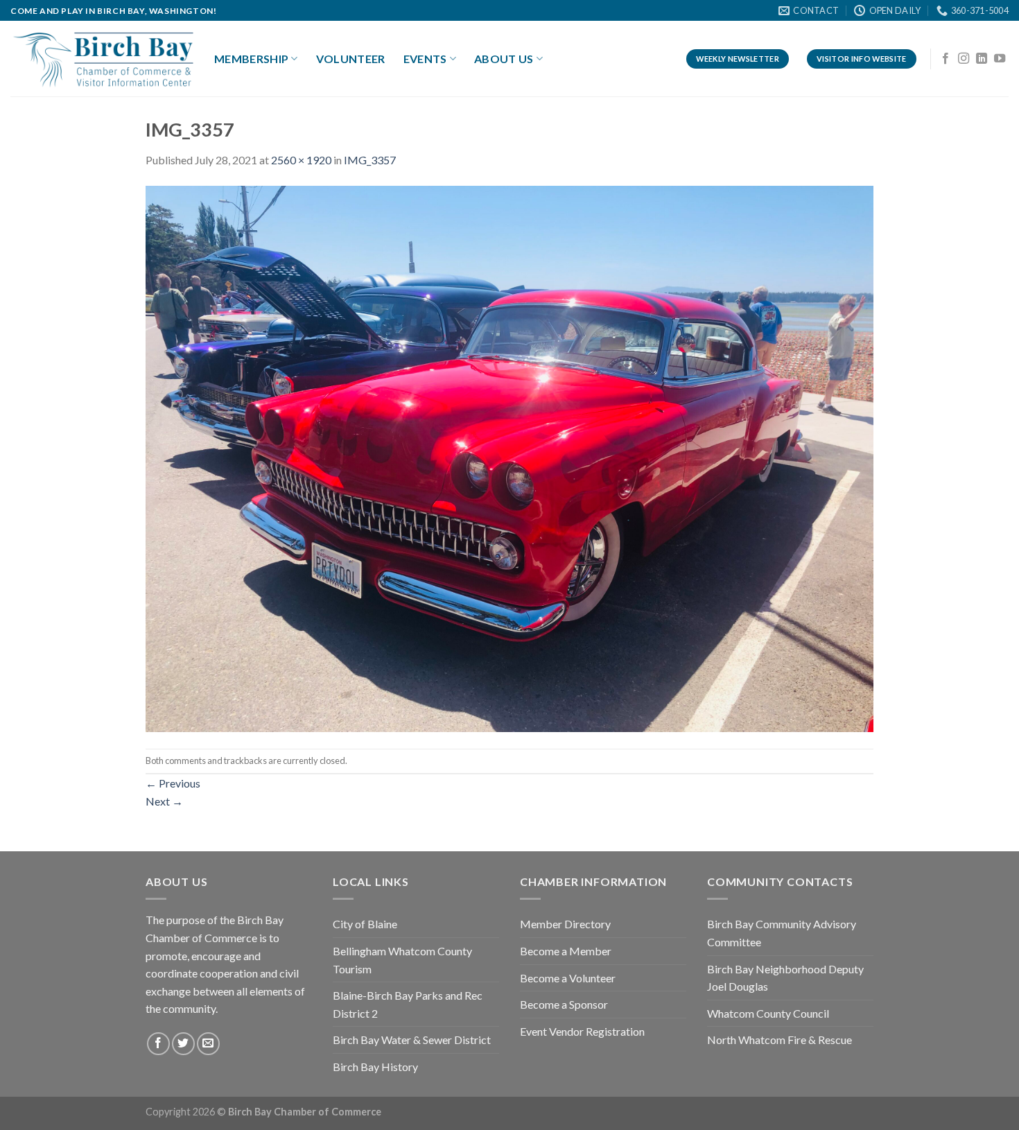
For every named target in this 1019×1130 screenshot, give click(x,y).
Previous (173, 783)
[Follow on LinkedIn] (981, 59)
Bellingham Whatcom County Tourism (402, 959)
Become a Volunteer (568, 977)
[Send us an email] (208, 1043)
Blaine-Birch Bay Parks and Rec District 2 (407, 1004)
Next (164, 801)
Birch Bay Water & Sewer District (412, 1039)
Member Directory (565, 923)
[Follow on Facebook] (945, 59)
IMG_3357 (370, 159)
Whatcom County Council (768, 1013)
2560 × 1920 (301, 159)
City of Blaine (365, 923)
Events (425, 58)
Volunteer (350, 58)
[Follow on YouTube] (999, 59)
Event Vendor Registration (582, 1031)
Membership (251, 58)
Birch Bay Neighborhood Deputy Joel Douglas (785, 977)
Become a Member (565, 950)
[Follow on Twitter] (183, 1043)
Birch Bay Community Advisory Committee (781, 932)
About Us (504, 58)
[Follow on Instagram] (963, 59)
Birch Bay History (375, 1066)
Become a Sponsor (564, 1004)
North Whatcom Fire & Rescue (779, 1039)
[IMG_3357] (509, 457)
